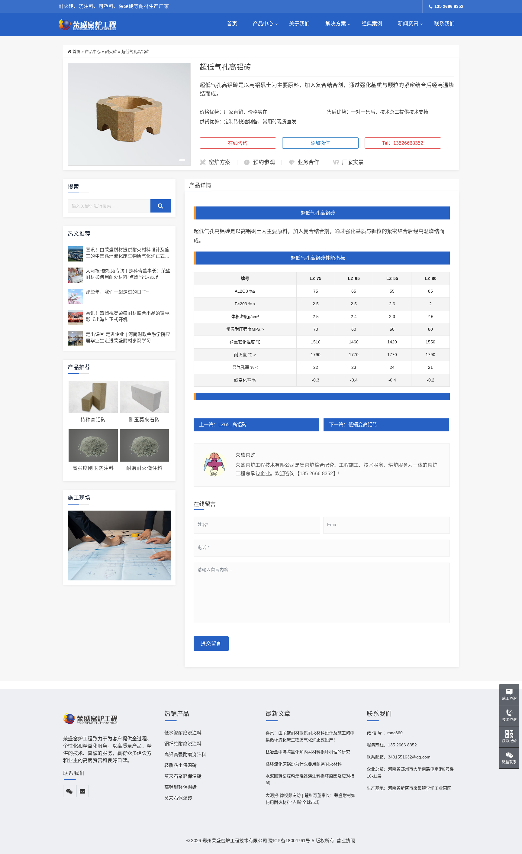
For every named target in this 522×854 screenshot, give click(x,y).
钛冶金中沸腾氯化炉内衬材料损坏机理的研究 (308, 751)
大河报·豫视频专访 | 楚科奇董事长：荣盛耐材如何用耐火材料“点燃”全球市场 (310, 799)
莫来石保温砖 (178, 797)
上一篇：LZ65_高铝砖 (223, 424)
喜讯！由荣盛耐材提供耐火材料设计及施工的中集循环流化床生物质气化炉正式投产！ (127, 256)
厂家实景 (353, 162)
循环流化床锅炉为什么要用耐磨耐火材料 (304, 763)
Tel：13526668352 (402, 143)
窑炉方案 (219, 162)
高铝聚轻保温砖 (180, 787)
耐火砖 (111, 51)
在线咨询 (237, 143)
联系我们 (444, 24)
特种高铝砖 (93, 419)
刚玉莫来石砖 (144, 419)
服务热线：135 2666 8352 (392, 744)
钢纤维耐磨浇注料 (182, 743)
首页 (232, 24)
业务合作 (308, 162)
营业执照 (344, 840)
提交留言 (211, 643)
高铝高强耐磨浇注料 (185, 754)
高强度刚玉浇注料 (93, 468)
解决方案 (335, 24)
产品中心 (263, 24)
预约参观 (264, 162)
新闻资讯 (408, 24)
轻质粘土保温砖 (180, 765)
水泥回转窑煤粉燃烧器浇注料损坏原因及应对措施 (310, 779)
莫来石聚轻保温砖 (182, 776)
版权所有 (325, 840)
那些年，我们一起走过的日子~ (117, 291)
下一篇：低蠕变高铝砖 (353, 424)
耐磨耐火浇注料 (144, 468)
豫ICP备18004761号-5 (291, 840)
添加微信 (320, 143)
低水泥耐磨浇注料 (182, 732)
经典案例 (372, 24)
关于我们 (299, 24)
